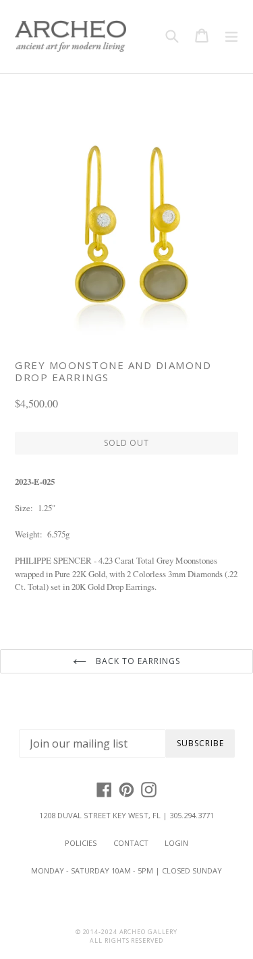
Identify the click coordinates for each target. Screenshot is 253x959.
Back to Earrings (136, 661)
